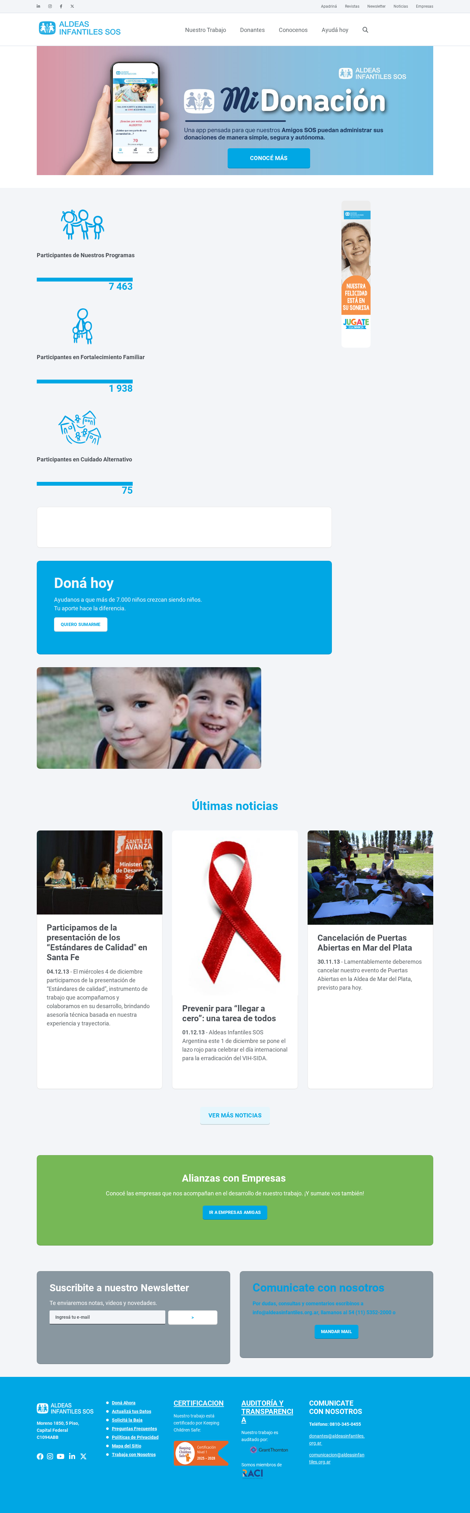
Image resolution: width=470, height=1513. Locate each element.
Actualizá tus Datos (131, 1411)
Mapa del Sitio (126, 1445)
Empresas (424, 6)
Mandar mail (336, 1331)
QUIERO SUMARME (81, 624)
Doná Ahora (124, 1402)
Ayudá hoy (335, 30)
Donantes (252, 30)
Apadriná (329, 6)
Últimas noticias (235, 806)
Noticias (401, 6)
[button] (232, 175)
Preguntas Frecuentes (134, 1428)
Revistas (352, 6)
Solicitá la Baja (127, 1420)
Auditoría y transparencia (267, 1411)
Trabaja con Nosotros (134, 1454)
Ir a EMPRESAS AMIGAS (235, 1212)
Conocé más (269, 158)
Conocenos (293, 30)
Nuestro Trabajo (205, 30)
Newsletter (376, 6)
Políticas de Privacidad (135, 1437)
